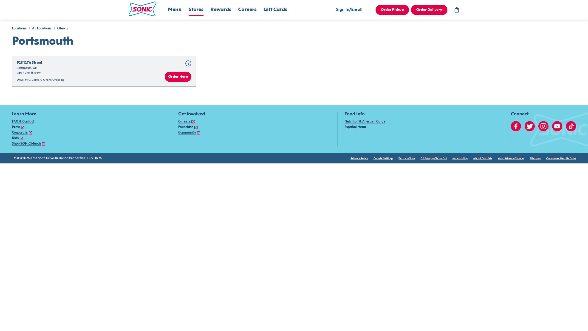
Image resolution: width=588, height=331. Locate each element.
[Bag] (456, 10)
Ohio (61, 28)
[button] (142, 8)
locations (19, 28)
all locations (41, 28)
